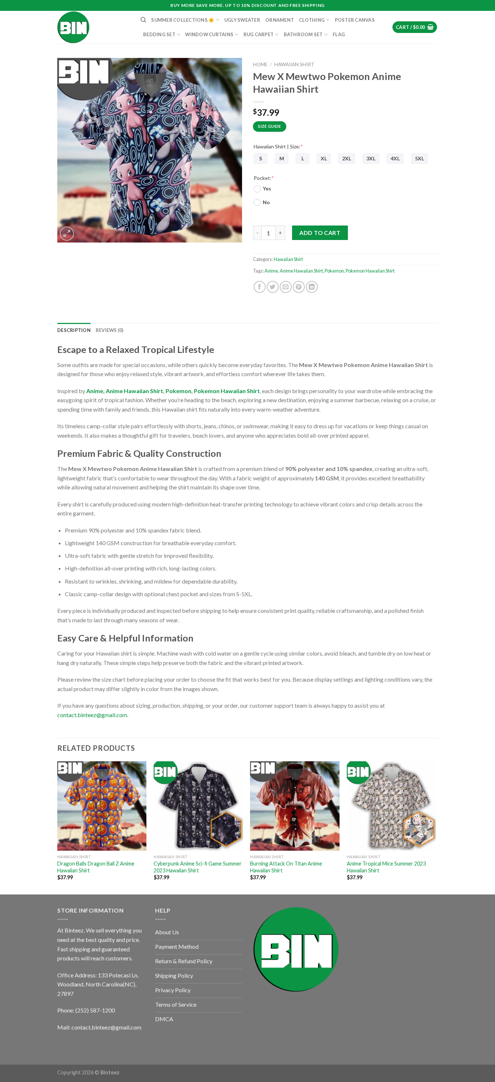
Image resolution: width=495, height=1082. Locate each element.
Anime (271, 271)
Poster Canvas (355, 20)
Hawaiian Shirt (294, 64)
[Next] (435, 827)
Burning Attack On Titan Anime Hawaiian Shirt (286, 866)
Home (260, 64)
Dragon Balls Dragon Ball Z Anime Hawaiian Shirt (95, 866)
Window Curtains (209, 34)
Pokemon (334, 271)
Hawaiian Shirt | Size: (278, 146)
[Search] (143, 20)
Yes (267, 188)
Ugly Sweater (242, 20)
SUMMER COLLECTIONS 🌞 (182, 20)
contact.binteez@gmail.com (92, 714)
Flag (339, 34)
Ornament (279, 20)
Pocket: (264, 178)
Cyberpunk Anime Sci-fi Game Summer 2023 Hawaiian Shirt (198, 866)
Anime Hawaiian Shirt (301, 271)
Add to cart (319, 232)
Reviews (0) (110, 330)
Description (74, 330)
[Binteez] (93, 27)
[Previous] (57, 827)
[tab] (74, 330)
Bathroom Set (303, 34)
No (266, 202)
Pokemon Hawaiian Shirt (370, 271)
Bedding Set (159, 34)
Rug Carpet (259, 34)
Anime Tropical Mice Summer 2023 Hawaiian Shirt (386, 866)
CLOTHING (312, 20)
